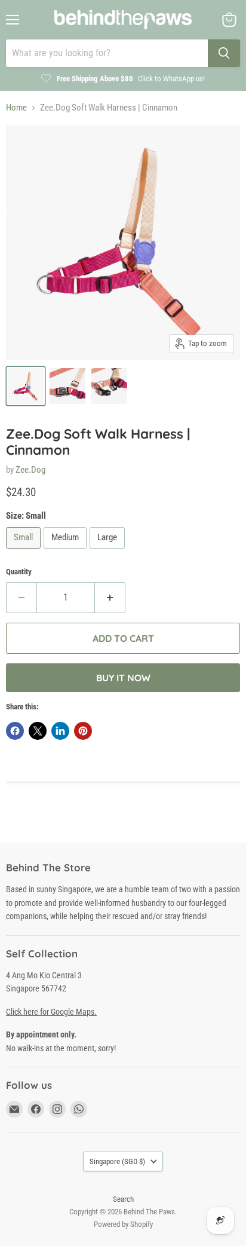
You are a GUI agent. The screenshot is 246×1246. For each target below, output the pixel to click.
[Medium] (67, 551)
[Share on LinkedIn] (60, 731)
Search (123, 1199)
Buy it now (123, 678)
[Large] (109, 551)
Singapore (117, 1161)
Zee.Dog (30, 469)
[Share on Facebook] (15, 731)
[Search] (224, 53)
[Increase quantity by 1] (110, 597)
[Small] (25, 551)
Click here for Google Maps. (51, 1012)
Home (16, 108)
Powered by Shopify (123, 1224)
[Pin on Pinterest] (83, 731)
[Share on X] (38, 731)
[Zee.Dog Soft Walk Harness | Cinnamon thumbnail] (26, 386)
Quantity (19, 571)
